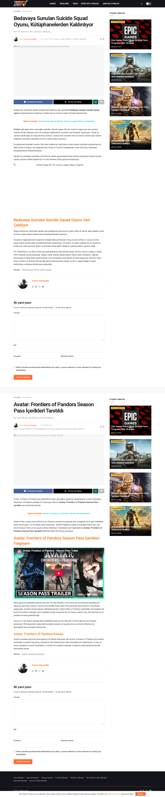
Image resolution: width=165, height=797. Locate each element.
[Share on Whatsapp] (95, 102)
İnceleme (64, 4)
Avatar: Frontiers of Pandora (33, 654)
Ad (16, 345)
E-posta (18, 356)
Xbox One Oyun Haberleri (38, 781)
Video (75, 4)
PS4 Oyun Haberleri (20, 781)
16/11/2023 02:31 (46, 425)
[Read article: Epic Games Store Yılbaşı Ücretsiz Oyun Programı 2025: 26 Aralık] (130, 34)
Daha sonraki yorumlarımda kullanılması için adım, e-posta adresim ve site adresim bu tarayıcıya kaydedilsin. (58, 368)
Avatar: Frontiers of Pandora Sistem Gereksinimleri (66, 513)
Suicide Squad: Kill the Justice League (36, 270)
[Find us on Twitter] (147, 790)
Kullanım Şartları (114, 794)
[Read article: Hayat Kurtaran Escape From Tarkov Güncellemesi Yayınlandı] (130, 68)
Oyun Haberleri (27, 11)
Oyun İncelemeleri (32, 778)
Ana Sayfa (17, 11)
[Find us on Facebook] (140, 790)
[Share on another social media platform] (101, 102)
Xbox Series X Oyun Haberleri (74, 429)
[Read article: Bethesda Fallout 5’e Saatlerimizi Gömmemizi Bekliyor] (130, 135)
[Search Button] (142, 3)
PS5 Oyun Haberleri (54, 429)
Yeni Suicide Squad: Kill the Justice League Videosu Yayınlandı (66, 121)
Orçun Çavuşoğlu (30, 39)
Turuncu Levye (24, 790)
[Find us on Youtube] (150, 790)
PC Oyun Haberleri (79, 39)
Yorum (17, 313)
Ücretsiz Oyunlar (90, 4)
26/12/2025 (117, 47)
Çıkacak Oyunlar (111, 4)
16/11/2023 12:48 (46, 39)
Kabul (140, 794)
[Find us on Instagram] (143, 790)
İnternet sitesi (67, 356)
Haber (53, 4)
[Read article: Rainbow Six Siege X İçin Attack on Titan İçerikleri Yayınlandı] (130, 101)
